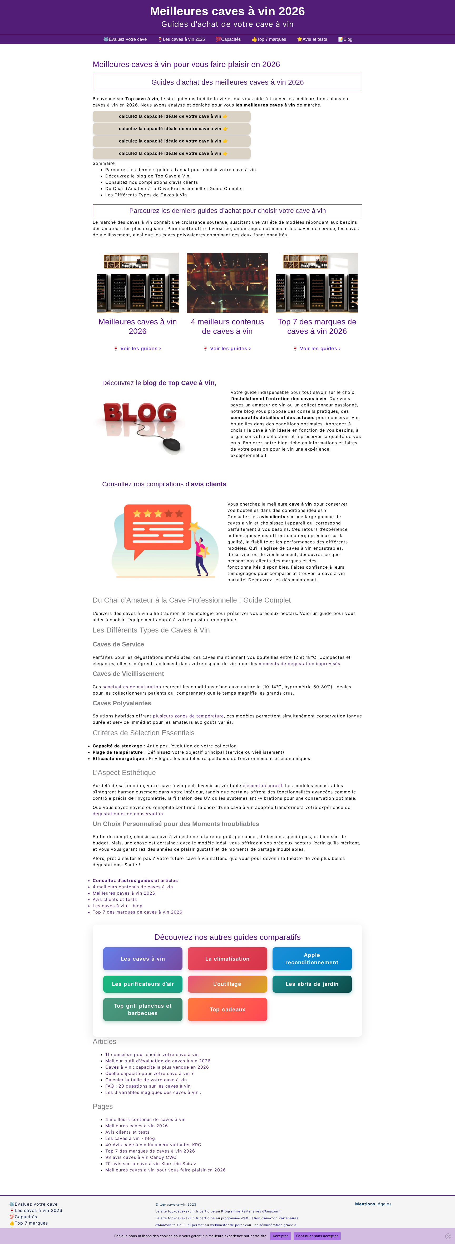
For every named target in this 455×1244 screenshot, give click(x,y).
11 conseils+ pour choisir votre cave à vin (152, 1054)
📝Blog (345, 39)
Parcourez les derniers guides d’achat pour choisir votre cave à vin (180, 169)
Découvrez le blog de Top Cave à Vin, (148, 176)
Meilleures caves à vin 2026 (227, 11)
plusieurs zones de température (188, 715)
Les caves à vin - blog (130, 1138)
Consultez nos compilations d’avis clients (151, 182)
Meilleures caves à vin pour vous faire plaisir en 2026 (165, 1169)
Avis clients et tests (115, 899)
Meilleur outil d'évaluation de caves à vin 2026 (158, 1060)
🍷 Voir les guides (135, 348)
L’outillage (227, 984)
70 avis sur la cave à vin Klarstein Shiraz (150, 1163)
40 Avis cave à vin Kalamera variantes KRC (153, 1144)
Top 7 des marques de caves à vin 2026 (137, 912)
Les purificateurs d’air (143, 984)
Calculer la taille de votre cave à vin (146, 1079)
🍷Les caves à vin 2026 (181, 39)
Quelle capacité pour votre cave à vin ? (149, 1073)
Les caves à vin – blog (118, 905)
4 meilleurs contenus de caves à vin (133, 886)
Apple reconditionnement (312, 959)
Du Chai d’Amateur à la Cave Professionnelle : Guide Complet (174, 188)
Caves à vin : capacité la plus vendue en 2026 (157, 1067)
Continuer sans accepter (317, 1236)
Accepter (280, 1236)
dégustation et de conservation (128, 813)
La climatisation (227, 959)
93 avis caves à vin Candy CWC (141, 1157)
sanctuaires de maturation (132, 686)
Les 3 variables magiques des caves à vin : (153, 1092)
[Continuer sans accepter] (448, 1236)
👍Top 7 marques (269, 39)
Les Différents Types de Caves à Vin (146, 194)
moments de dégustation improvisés (299, 663)
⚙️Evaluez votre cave (125, 39)
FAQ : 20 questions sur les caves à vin (148, 1086)
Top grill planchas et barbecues (143, 1009)
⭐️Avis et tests (312, 39)
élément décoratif (262, 785)
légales (373, 1203)
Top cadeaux (227, 1009)
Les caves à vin (143, 959)
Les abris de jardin (312, 984)
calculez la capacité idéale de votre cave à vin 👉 (171, 116)
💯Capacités (228, 39)
